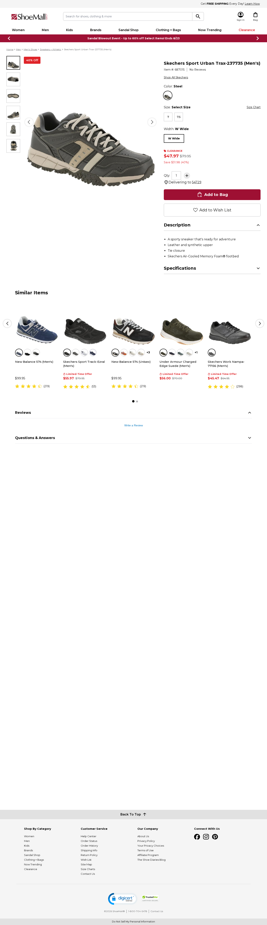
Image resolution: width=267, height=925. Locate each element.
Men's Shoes (30, 49)
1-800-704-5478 (137, 911)
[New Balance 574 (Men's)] (37, 323)
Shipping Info (89, 850)
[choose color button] (168, 95)
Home (9, 49)
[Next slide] (258, 38)
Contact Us (88, 873)
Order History (89, 845)
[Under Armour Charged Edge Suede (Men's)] (181, 323)
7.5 (179, 117)
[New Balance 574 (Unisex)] (133, 323)
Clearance (247, 30)
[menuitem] (18, 30)
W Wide (174, 138)
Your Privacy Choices (150, 845)
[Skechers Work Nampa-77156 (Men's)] (230, 323)
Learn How (252, 3)
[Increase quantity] (187, 175)
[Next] (152, 122)
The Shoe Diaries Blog (151, 859)
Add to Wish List (215, 210)
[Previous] (29, 122)
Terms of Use (145, 850)
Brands (95, 30)
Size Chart (254, 107)
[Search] (198, 16)
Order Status (89, 840)
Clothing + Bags (168, 30)
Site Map (86, 864)
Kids (69, 30)
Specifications (180, 268)
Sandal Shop (128, 30)
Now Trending (209, 30)
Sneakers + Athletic (50, 49)
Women (18, 30)
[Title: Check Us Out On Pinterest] (215, 837)
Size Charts (88, 869)
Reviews (23, 412)
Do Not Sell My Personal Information (133, 921)
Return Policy (89, 855)
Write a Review (133, 425)
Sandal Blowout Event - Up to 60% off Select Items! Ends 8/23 (133, 38)
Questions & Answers (35, 438)
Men (45, 30)
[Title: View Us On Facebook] (197, 837)
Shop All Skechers (176, 77)
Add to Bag (216, 194)
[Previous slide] (9, 38)
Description (177, 225)
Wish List (86, 859)
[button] (122, 899)
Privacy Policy (146, 840)
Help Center (88, 836)
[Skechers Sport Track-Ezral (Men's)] (85, 323)
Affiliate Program (148, 855)
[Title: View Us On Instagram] (206, 837)
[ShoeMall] (29, 17)
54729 (196, 182)
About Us (143, 836)
